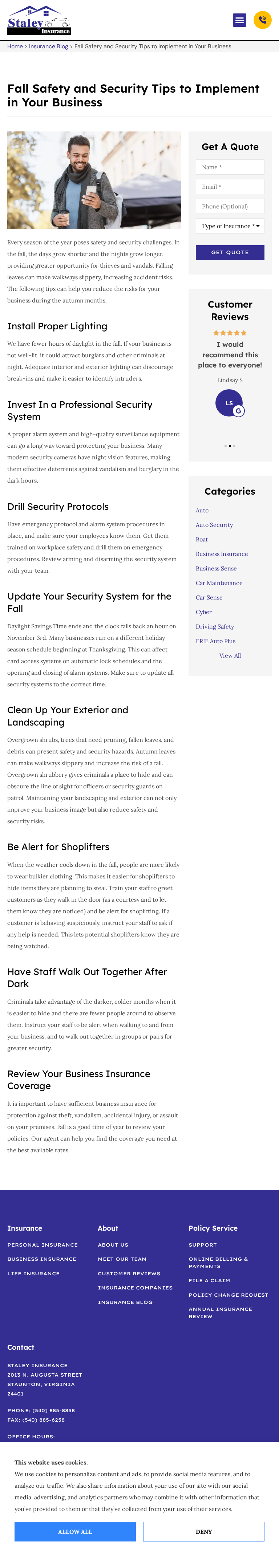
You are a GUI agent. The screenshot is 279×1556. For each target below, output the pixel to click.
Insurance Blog (48, 46)
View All (230, 655)
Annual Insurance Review (220, 1312)
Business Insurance (41, 1259)
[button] (240, 20)
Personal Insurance (42, 1245)
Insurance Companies (135, 1288)
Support (203, 1245)
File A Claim (209, 1280)
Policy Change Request (228, 1295)
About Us (113, 1245)
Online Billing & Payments (218, 1262)
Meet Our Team (122, 1259)
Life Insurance (33, 1273)
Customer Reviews (129, 1273)
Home (15, 46)
